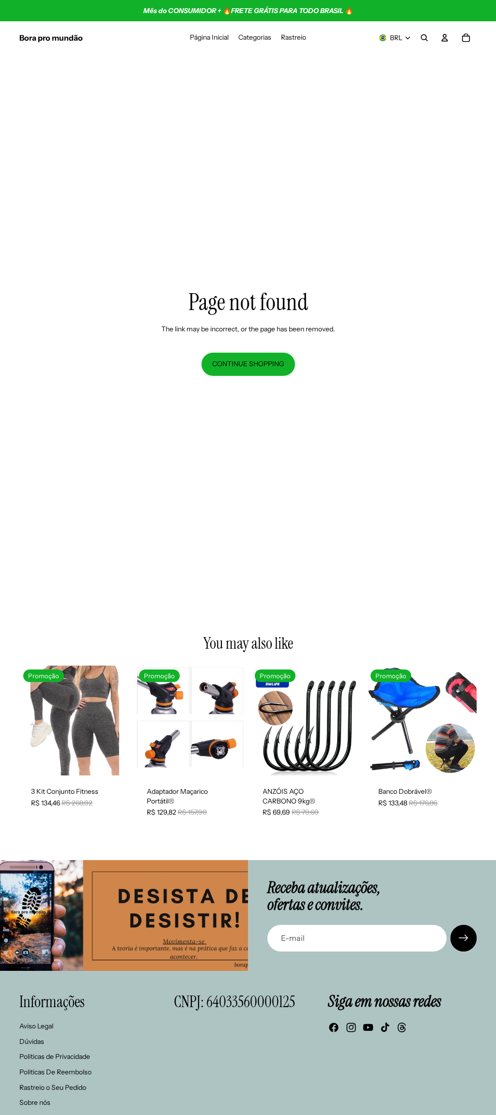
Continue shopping (248, 363)
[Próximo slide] (118, 720)
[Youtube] (368, 1027)
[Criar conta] (463, 938)
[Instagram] (351, 1027)
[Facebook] (334, 1027)
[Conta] (444, 37)
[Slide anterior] (30, 720)
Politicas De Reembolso (55, 1072)
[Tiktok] (385, 1027)
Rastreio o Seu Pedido (52, 1087)
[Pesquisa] (424, 37)
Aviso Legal (36, 1026)
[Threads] (402, 1027)
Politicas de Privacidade (54, 1056)
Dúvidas (31, 1041)
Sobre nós (34, 1102)
